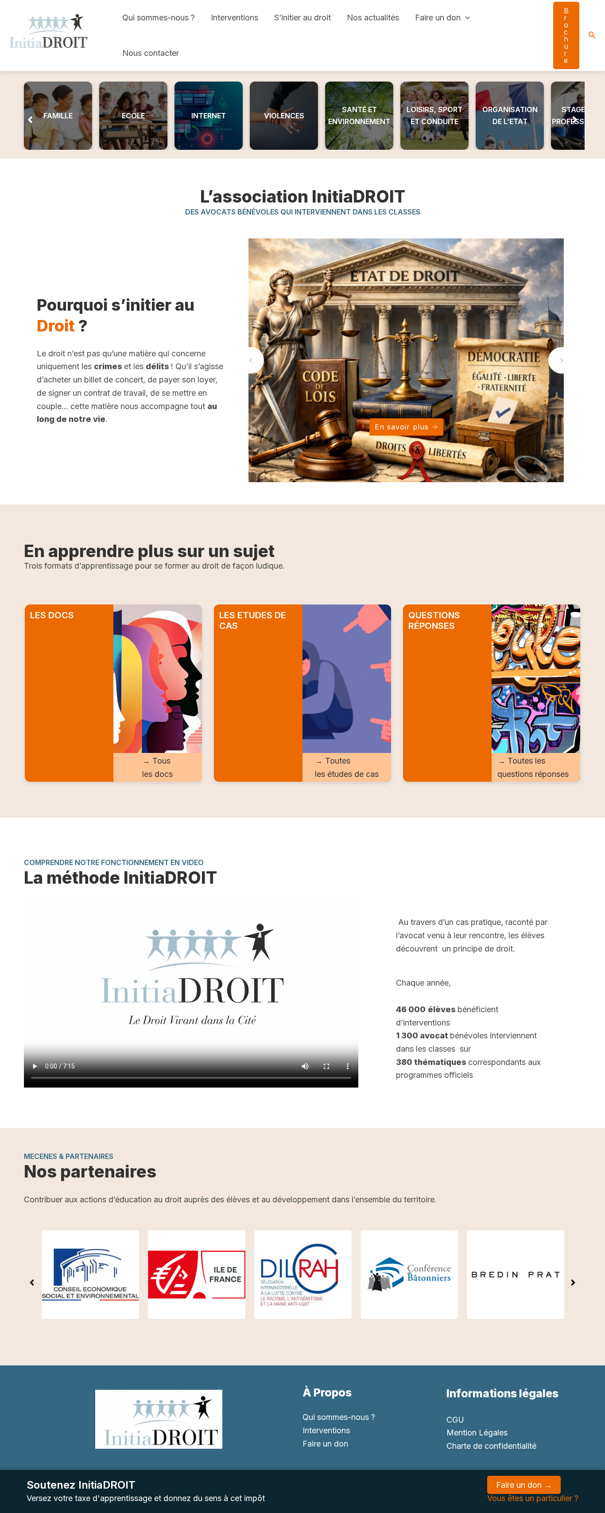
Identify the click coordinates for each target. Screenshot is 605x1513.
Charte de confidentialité (491, 1446)
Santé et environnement (359, 115)
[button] (30, 115)
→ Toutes (332, 760)
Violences (284, 115)
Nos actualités (373, 17)
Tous (161, 760)
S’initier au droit (302, 17)
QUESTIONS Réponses (434, 620)
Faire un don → (524, 1485)
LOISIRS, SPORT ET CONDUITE (434, 115)
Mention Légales (477, 1432)
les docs (157, 774)
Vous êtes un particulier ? (532, 1498)
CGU (455, 1419)
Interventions (234, 17)
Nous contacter (150, 53)
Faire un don (438, 17)
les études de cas (347, 774)
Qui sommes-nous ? (158, 17)
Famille (58, 115)
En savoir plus (402, 426)
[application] (465, 17)
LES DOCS (52, 615)
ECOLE (133, 115)
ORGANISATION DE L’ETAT (510, 115)
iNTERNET (208, 115)
